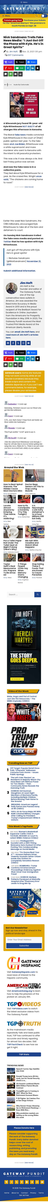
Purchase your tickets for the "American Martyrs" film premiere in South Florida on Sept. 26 (24, 23)
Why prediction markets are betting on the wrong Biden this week (27, 1115)
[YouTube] (42, 1182)
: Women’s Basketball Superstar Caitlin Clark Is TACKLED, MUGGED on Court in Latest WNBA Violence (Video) (24, 835)
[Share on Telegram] (28, 68)
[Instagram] (37, 1182)
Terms (41, 1193)
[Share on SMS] (10, 74)
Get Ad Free (24, 1195)
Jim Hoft (26, 283)
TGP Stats (24, 1054)
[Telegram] (32, 1182)
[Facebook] (22, 1182)
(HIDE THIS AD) (29, 31)
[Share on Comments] (5, 74)
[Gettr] (11, 1182)
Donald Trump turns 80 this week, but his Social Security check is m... (28, 1078)
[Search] (37, 594)
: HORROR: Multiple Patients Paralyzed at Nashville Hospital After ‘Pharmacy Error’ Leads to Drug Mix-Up (25, 880)
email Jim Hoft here (24, 331)
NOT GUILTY (28, 126)
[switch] (44, 16)
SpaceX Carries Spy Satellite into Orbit (27, 1070)
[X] (17, 1182)
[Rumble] (27, 1182)
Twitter (7, 241)
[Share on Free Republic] (37, 68)
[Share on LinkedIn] (32, 68)
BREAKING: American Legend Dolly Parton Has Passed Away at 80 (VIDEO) (25, 806)
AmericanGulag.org (22, 991)
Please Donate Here (24, 1128)
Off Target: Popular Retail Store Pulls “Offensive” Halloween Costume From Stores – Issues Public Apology (24, 771)
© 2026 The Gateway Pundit (24, 1188)
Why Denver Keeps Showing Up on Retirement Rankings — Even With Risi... (28, 1108)
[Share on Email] (15, 74)
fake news (20, 134)
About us (15, 1193)
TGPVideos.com (20, 1008)
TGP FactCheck (15, 1044)
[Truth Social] (6, 1182)
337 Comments (15, 55)
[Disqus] (24, 429)
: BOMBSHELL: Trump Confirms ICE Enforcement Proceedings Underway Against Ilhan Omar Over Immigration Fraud (26, 870)
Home (6, 1193)
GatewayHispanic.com (23, 972)
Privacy (33, 1193)
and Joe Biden (17, 144)
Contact (24, 1193)
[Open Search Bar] (36, 16)
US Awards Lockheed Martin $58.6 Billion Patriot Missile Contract (27, 1086)
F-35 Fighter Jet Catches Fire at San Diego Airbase (28, 1099)
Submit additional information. (19, 270)
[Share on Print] (20, 74)
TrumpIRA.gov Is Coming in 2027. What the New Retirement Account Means (27, 1093)
